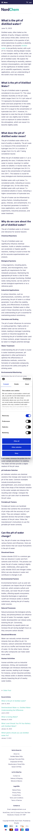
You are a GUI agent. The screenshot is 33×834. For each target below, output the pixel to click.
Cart (30, 2)
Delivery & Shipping (16, 778)
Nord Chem (18, 820)
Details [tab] (16, 384)
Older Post (7, 690)
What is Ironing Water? (9, 717)
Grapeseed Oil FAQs (16, 761)
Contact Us (16, 776)
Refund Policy (16, 790)
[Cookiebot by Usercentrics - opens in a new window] (23, 379)
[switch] (28, 421)
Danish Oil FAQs (16, 767)
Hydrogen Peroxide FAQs (16, 759)
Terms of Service (16, 800)
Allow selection (16, 447)
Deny (16, 453)
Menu (6, 2)
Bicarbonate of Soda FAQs (16, 764)
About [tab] (27, 384)
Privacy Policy (16, 792)
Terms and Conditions (16, 798)
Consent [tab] (6, 384)
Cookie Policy (16, 795)
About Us (16, 754)
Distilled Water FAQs (16, 756)
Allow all (16, 441)
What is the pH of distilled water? (13, 701)
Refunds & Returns (16, 781)
